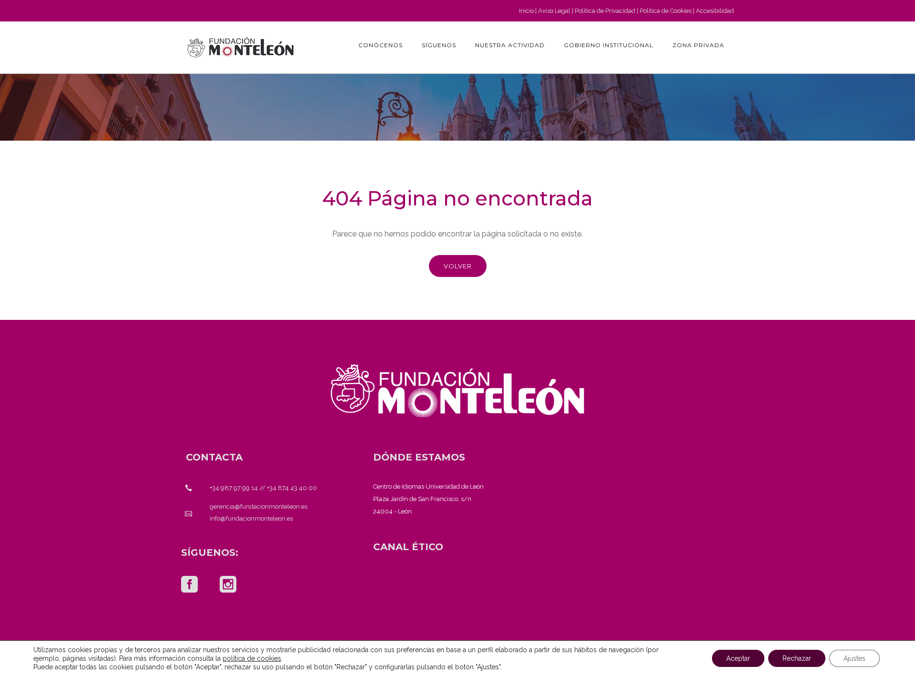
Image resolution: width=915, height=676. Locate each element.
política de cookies (252, 658)
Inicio (526, 10)
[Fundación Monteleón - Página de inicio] (240, 47)
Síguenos (439, 45)
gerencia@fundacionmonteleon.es (258, 506)
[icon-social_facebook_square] (189, 585)
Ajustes (854, 658)
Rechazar (797, 658)
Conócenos (380, 45)
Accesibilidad (715, 10)
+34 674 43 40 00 (292, 488)
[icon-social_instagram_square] (228, 585)
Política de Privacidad (605, 10)
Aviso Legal (554, 10)
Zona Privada (698, 45)
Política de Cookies (665, 10)
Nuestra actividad (510, 45)
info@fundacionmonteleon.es (251, 518)
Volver (458, 266)
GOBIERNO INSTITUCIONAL (608, 45)
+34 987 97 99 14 (234, 488)
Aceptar (738, 658)
